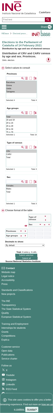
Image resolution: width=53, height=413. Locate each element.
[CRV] (21, 151)
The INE (5, 301)
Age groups (13, 108)
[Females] (21, 185)
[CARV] (21, 154)
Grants (4, 332)
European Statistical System (16, 317)
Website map (8, 272)
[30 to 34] (21, 129)
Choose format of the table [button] (19, 210)
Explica (5, 340)
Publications (7, 354)
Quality (5, 313)
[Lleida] (21, 88)
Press (4, 284)
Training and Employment (14, 324)
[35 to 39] (21, 132)
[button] (46, 27)
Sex (8, 177)
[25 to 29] (21, 126)
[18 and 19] (21, 119)
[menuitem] (26, 137)
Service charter (9, 358)
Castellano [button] (44, 12)
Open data (6, 351)
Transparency (8, 305)
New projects (8, 294)
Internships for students (13, 328)
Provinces (12, 74)
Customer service (10, 347)
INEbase (5, 33)
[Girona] (21, 85)
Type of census (14, 142)
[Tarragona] (21, 91)
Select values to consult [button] (17, 68)
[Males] (21, 188)
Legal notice (7, 276)
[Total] (21, 116)
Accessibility (8, 280)
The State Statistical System (16, 309)
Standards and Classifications (17, 290)
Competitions (8, 336)
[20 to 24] (21, 122)
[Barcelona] (21, 82)
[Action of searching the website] (48, 19)
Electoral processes (21, 33)
